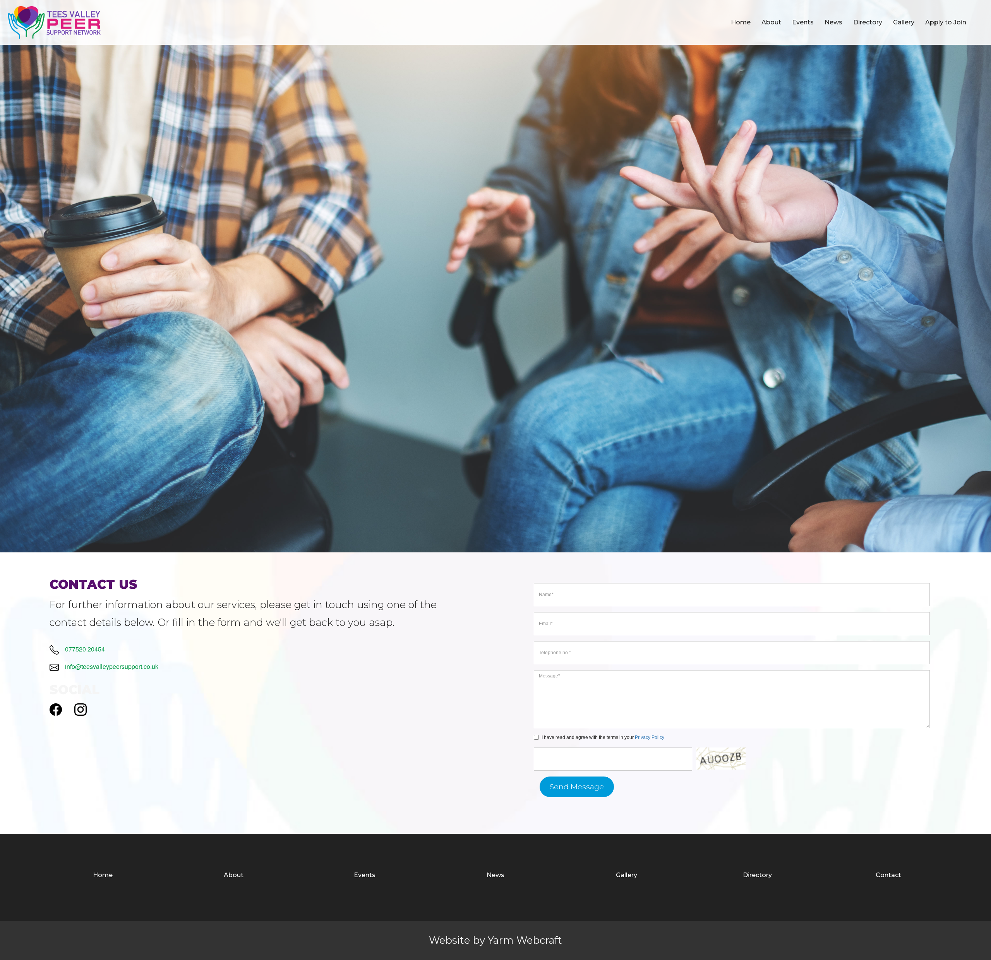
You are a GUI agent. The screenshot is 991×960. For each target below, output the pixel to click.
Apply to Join (945, 22)
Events (803, 22)
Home (741, 22)
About (771, 22)
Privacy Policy (649, 737)
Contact (888, 875)
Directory (867, 22)
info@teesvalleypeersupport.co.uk (111, 666)
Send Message (577, 786)
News (833, 22)
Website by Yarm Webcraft (495, 940)
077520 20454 (85, 649)
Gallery (903, 22)
